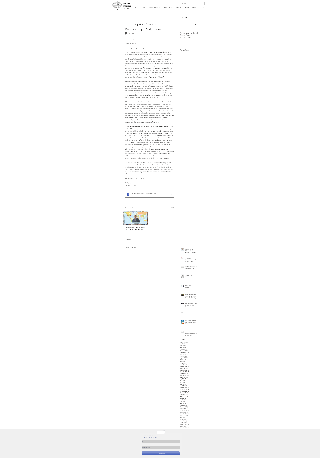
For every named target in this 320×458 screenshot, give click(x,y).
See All (172, 207)
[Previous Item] (182, 25)
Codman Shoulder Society (126, 5)
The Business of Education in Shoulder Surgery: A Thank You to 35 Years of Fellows (135, 228)
